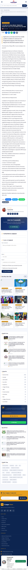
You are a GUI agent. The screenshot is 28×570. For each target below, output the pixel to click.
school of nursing (5, 479)
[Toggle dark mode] (26, 2)
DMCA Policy (4, 526)
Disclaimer (4, 522)
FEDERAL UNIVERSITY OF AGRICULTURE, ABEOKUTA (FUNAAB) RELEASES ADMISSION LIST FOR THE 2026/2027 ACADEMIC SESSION (7, 325)
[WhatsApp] (11, 33)
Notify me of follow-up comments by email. (12, 265)
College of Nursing (6, 387)
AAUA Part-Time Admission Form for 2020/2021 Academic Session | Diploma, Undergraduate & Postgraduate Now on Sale (16, 364)
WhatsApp (22, 199)
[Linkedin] (15, 214)
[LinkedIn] (14, 33)
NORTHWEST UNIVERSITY (7, 482)
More (25, 276)
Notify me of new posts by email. (10, 268)
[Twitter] (9, 33)
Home (2, 10)
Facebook (9, 199)
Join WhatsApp (15, 226)
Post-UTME (5, 382)
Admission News (5, 465)
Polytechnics (5, 384)
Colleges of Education (6, 399)
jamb (16, 465)
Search (24, 5)
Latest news (15, 482)
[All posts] (17, 214)
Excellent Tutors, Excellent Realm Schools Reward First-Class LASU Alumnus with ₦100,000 (7, 291)
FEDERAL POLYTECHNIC (15, 467)
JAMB (3, 389)
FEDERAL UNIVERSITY (6, 467)
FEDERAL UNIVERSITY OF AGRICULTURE (16, 477)
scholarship (12, 465)
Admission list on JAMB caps (16, 472)
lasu (20, 465)
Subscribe (23, 498)
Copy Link (6, 202)
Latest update (5, 379)
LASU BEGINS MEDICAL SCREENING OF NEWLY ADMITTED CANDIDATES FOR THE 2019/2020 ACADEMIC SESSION (16, 337)
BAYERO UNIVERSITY (13, 479)
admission (8, 472)
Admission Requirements (6, 536)
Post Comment (8, 271)
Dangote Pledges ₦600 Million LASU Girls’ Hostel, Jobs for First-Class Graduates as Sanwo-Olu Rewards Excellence (7, 308)
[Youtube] (10, 510)
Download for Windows (20, 561)
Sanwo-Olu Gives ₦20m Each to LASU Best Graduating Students (20, 324)
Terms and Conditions (6, 524)
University (4, 377)
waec (3, 472)
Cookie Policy (4, 518)
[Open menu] (2, 2)
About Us (3, 528)
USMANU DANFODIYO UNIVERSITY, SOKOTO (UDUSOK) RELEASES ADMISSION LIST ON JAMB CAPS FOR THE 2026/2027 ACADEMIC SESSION (15, 443)
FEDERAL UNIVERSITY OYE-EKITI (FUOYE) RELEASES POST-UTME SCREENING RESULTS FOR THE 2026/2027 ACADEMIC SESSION (16, 449)
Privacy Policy (4, 530)
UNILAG (24, 475)
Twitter (15, 199)
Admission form (5, 477)
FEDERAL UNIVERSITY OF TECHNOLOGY (16, 470)
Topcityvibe (6, 28)
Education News (7, 10)
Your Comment (5, 242)
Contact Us (4, 520)
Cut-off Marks (5, 401)
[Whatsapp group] (13, 510)
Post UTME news (5, 470)
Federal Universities (5, 545)
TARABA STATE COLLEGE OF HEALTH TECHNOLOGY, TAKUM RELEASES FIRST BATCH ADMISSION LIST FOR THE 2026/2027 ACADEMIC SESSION (16, 432)
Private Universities (6, 392)
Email (3, 259)
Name (3, 254)
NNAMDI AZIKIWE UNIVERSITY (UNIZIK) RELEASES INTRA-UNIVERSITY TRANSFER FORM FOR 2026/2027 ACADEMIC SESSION (15, 455)
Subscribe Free (14, 416)
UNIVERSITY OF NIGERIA (17, 475)
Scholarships (5, 394)
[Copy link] (17, 33)
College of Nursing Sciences (7, 475)
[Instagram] (13, 214)
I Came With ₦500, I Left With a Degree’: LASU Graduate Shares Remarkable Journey (19, 308)
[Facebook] (6, 33)
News (3, 396)
